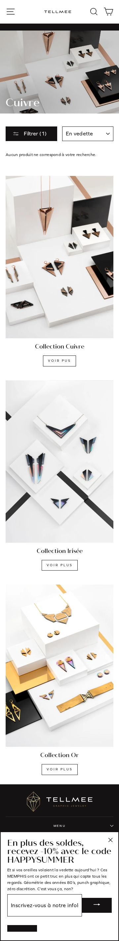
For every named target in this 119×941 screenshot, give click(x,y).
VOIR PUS (59, 360)
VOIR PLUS (60, 565)
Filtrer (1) (34, 133)
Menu (60, 825)
